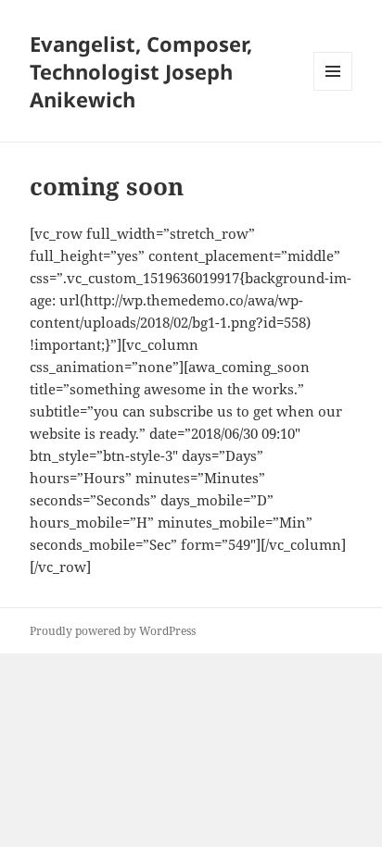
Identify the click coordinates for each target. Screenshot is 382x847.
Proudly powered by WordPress (113, 631)
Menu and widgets (333, 90)
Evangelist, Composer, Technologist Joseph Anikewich (141, 71)
